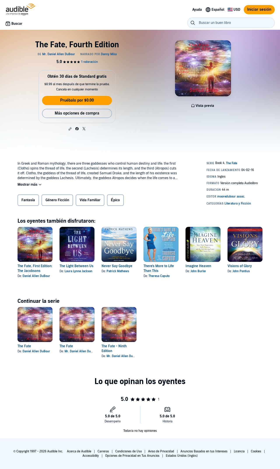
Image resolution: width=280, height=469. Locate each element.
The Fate (24, 346)
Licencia (239, 451)
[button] (70, 129)
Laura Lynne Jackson (78, 271)
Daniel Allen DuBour (36, 276)
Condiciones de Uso (128, 451)
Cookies (256, 451)
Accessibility (90, 456)
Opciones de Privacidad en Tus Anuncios (132, 456)
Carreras (103, 451)
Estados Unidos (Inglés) (182, 456)
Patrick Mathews (118, 271)
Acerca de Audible (79, 451)
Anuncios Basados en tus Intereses (204, 451)
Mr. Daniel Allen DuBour (81, 351)
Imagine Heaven (198, 266)
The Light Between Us (76, 266)
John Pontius (241, 271)
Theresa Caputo (159, 276)
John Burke (198, 271)
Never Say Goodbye (117, 266)
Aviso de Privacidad (161, 451)
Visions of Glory (240, 266)
